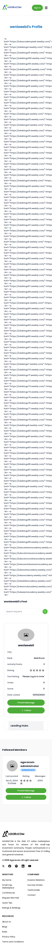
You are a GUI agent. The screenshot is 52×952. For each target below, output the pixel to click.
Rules (4, 931)
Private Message (26, 702)
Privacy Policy (8, 936)
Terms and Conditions (13, 941)
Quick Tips (7, 902)
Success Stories (35, 885)
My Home (6, 880)
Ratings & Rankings (11, 907)
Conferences (8, 892)
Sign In (37, 7)
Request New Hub (10, 897)
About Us (6, 921)
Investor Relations (36, 880)
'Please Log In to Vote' (33, 676)
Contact (31, 895)
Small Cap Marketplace (8, 886)
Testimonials (33, 890)
